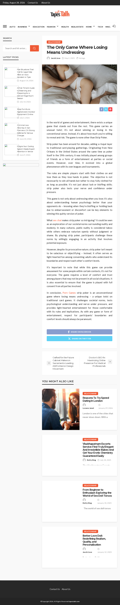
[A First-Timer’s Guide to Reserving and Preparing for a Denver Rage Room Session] (12, 91)
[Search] (114, 26)
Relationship (54, 42)
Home (89, 27)
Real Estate (77, 27)
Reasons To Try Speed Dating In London (96, 399)
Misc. (108, 27)
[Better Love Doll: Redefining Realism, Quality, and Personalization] (61, 547)
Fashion (51, 27)
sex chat (57, 220)
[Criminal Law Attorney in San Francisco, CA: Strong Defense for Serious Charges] (12, 128)
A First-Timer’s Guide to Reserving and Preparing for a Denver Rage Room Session (26, 93)
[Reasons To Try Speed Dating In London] (61, 409)
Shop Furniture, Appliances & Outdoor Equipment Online (26, 111)
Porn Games (69, 292)
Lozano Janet (88, 408)
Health (65, 27)
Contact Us (33, 2)
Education (38, 27)
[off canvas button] (5, 26)
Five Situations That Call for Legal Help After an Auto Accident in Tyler (25, 73)
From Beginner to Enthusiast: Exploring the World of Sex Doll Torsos (97, 492)
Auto (12, 27)
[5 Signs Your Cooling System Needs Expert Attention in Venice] (12, 149)
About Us (45, 2)
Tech (100, 27)
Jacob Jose (55, 58)
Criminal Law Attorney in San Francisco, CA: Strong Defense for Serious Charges (26, 130)
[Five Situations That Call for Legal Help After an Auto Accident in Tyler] (12, 72)
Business (22, 27)
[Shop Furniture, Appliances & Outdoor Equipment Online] (12, 112)
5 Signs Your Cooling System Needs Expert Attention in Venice (26, 149)
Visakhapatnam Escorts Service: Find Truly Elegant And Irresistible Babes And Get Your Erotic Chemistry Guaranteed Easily (98, 449)
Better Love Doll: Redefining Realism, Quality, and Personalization (94, 540)
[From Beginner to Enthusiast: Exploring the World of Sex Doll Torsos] (61, 501)
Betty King (91, 460)
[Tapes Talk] (60, 13)
